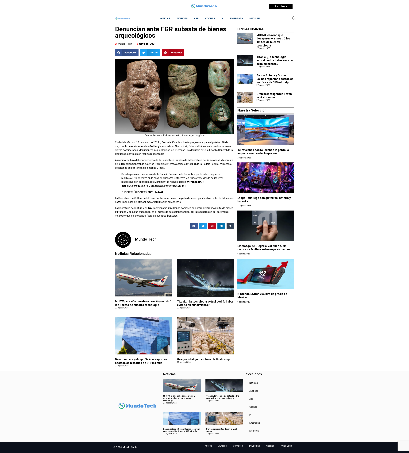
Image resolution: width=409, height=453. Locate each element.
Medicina (254, 18)
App (196, 18)
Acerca (208, 446)
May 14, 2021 (155, 191)
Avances (182, 18)
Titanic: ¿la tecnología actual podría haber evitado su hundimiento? (205, 303)
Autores (222, 446)
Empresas (236, 18)
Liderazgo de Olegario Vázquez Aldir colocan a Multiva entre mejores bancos (263, 247)
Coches (210, 18)
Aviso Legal (286, 446)
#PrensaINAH (195, 181)
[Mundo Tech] (204, 6)
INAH (151, 208)
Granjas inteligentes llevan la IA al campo (204, 359)
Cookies (270, 446)
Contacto (238, 446)
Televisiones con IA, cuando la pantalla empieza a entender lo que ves (263, 151)
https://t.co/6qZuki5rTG (135, 185)
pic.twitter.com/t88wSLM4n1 (168, 185)
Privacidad (254, 446)
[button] (294, 18)
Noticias (164, 18)
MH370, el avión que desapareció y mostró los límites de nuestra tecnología (143, 303)
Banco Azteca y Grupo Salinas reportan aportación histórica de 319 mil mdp (141, 361)
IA (222, 18)
